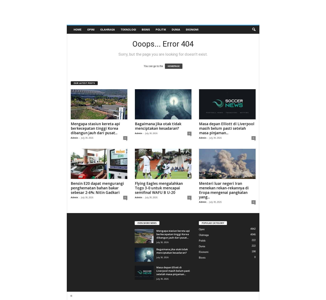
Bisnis (146, 29)
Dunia (176, 29)
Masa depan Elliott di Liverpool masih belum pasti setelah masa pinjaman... (226, 128)
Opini (91, 29)
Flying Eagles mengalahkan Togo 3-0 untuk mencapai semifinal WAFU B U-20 (159, 188)
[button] (254, 29)
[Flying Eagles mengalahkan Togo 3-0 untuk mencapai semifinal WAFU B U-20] (163, 164)
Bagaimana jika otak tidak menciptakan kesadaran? (158, 126)
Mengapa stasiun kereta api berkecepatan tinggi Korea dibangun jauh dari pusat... (95, 128)
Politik (161, 29)
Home (78, 29)
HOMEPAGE (174, 66)
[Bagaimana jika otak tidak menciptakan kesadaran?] (163, 104)
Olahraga (107, 29)
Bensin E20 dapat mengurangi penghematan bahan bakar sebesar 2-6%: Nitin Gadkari (97, 188)
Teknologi (128, 29)
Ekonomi (192, 29)
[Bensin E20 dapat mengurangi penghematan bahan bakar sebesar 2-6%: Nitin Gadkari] (99, 164)
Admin (74, 137)
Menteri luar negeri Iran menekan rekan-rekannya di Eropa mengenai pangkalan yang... (224, 190)
